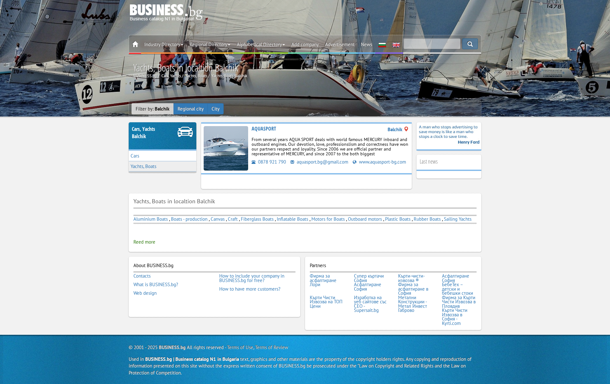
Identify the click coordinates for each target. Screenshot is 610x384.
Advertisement (340, 44)
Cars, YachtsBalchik (143, 132)
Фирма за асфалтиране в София (413, 288)
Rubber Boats (427, 219)
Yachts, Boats (143, 166)
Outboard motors (365, 219)
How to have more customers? (250, 289)
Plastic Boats (397, 219)
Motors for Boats (328, 219)
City (216, 109)
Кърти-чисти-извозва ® (411, 278)
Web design (145, 293)
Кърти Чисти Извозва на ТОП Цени (326, 301)
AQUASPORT (264, 128)
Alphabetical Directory (259, 44)
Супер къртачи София (369, 278)
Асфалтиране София (455, 278)
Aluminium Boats (150, 219)
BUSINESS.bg (172, 347)
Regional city (191, 109)
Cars (135, 156)
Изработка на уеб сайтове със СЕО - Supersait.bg (370, 304)
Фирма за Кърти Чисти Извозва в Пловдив (459, 301)
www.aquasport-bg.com (382, 162)
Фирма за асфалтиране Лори (323, 280)
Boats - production (189, 219)
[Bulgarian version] (382, 44)
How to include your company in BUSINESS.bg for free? (251, 278)
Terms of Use (240, 347)
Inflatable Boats (292, 219)
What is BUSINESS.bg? (155, 284)
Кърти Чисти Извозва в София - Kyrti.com (454, 316)
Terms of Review (271, 347)
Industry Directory (162, 44)
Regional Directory (208, 44)
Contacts (142, 276)
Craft (233, 219)
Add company (305, 44)
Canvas (218, 219)
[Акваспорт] (226, 148)
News (366, 44)
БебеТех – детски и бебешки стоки (457, 288)
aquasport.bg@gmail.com (321, 162)
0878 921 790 (271, 162)
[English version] (396, 44)
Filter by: (152, 109)
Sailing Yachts (457, 219)
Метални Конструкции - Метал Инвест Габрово (412, 304)
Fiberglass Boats (257, 219)
